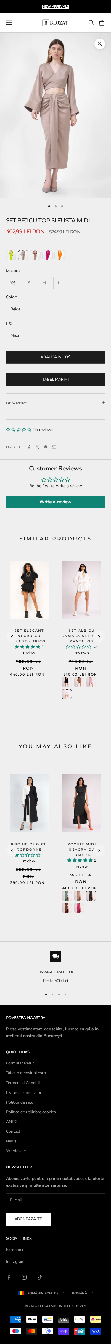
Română (79, 1293)
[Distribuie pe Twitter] (37, 447)
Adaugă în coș (56, 357)
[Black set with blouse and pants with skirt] (67, 682)
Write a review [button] (55, 502)
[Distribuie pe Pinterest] (45, 447)
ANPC (11, 1122)
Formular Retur (20, 1063)
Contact (13, 1131)
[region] (55, 967)
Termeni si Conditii (23, 1083)
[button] (19, 430)
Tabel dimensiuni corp (26, 1073)
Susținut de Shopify (68, 1306)
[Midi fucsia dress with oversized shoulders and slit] (79, 908)
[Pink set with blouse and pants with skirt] (91, 682)
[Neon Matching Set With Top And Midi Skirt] (11, 255)
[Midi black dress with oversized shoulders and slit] (91, 896)
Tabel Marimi (55, 379)
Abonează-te (28, 1219)
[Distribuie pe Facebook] (29, 447)
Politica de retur (20, 1102)
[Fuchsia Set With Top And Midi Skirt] (47, 255)
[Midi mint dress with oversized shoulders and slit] (67, 896)
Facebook (14, 1249)
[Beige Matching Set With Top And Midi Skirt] (23, 255)
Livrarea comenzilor (23, 1092)
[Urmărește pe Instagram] (24, 1277)
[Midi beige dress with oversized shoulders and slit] (79, 896)
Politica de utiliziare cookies (31, 1112)
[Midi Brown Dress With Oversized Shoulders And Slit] (67, 908)
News (11, 1141)
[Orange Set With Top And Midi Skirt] (59, 255)
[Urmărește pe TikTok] (40, 1277)
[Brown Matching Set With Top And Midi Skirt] (35, 255)
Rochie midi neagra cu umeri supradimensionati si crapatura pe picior (82, 860)
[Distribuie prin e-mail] (54, 447)
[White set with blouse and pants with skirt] (67, 694)
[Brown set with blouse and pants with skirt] (79, 682)
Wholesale (16, 1151)
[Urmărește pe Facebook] (9, 1277)
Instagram (15, 1261)
